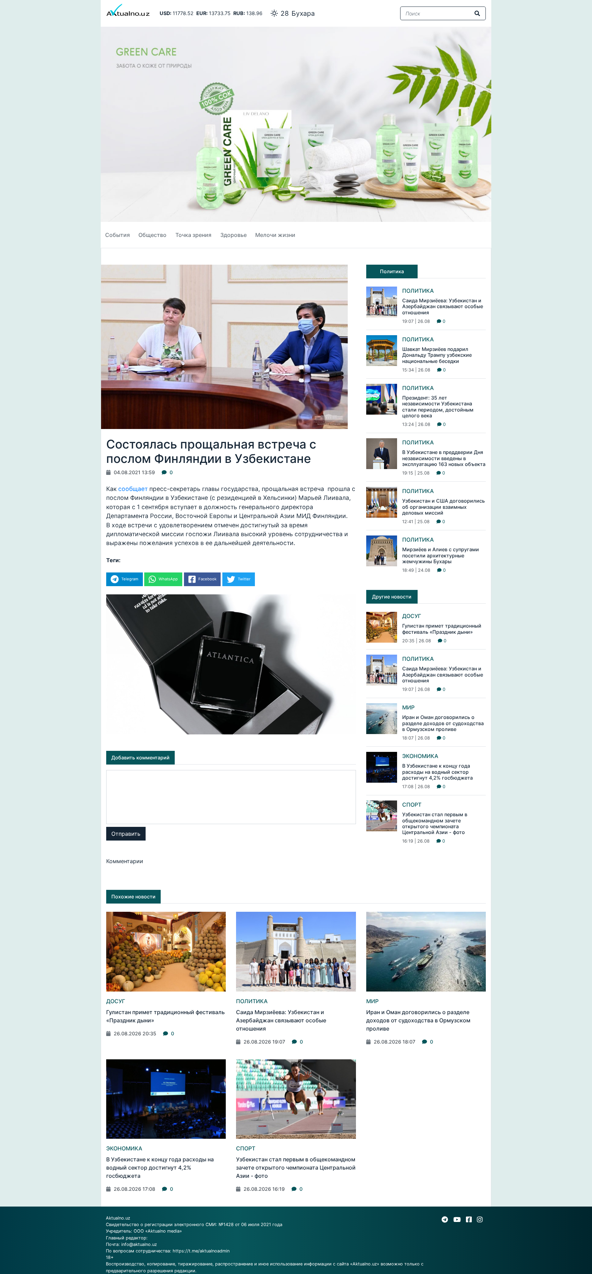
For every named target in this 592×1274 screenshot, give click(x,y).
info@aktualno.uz (139, 1244)
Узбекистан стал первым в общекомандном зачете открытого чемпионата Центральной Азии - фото (434, 823)
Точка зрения (193, 234)
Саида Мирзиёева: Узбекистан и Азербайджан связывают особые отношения (442, 306)
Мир (408, 707)
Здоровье (233, 234)
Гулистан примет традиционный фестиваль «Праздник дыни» (441, 628)
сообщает (133, 488)
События (117, 234)
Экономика (420, 756)
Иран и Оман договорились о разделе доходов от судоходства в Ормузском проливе (443, 723)
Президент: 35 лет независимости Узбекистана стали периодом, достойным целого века (437, 406)
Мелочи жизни (275, 234)
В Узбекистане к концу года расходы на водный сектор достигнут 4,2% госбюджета (437, 772)
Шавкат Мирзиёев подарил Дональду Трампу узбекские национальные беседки (437, 355)
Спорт (411, 804)
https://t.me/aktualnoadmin (201, 1250)
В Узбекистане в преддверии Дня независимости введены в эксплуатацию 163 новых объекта (443, 458)
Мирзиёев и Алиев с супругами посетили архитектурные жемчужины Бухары (440, 555)
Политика (418, 290)
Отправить (125, 833)
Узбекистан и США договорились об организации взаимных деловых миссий (443, 507)
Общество (152, 234)
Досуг (411, 616)
